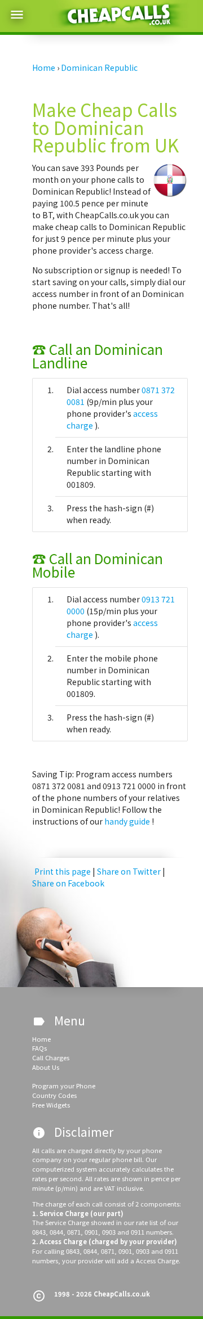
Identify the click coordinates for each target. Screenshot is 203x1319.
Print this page (62, 871)
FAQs (39, 1047)
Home (41, 1038)
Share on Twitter (129, 871)
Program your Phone (63, 1085)
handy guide (128, 821)
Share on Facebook (68, 883)
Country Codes (54, 1095)
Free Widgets (51, 1104)
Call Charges (50, 1057)
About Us (45, 1067)
